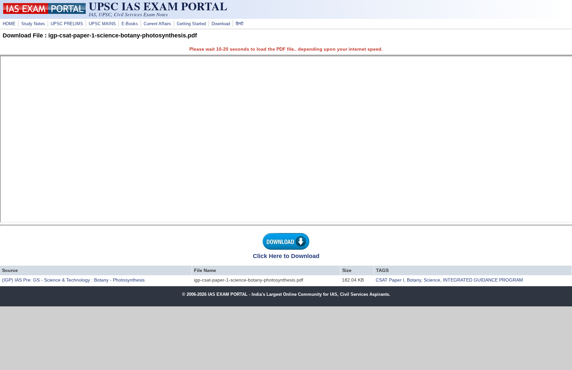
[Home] (44, 12)
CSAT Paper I (390, 280)
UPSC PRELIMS (67, 24)
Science (432, 280)
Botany (414, 280)
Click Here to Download (286, 256)
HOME (9, 24)
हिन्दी (239, 24)
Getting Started (191, 24)
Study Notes (33, 24)
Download (221, 24)
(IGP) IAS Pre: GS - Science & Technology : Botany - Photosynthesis (73, 280)
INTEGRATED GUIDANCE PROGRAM (483, 280)
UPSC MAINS (102, 24)
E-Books (129, 24)
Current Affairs (157, 24)
